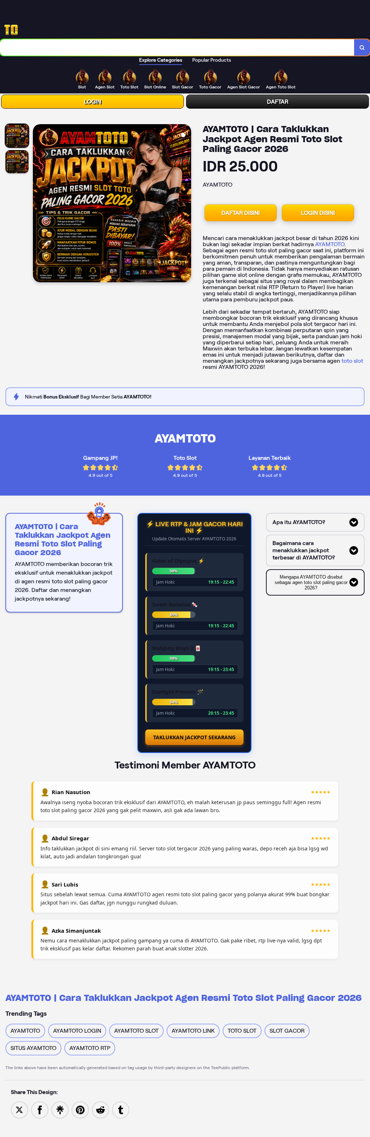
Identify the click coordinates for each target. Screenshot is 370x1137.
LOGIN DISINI (318, 213)
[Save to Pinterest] (80, 1109)
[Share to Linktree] (60, 1109)
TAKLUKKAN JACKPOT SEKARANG (194, 737)
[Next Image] (185, 204)
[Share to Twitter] (19, 1109)
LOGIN (92, 102)
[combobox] (177, 47)
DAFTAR (277, 102)
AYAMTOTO (329, 244)
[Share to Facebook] (39, 1109)
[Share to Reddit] (100, 1109)
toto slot (352, 361)
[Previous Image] (38, 204)
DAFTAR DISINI (240, 213)
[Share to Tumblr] (120, 1109)
